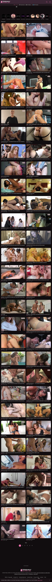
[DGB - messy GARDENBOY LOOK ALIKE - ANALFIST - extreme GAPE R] (38, 118)
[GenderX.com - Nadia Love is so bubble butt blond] (38, 256)
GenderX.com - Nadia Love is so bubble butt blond (36, 262)
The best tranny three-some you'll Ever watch (35, 245)
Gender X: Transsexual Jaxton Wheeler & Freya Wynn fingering (13, 504)
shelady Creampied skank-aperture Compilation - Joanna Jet (38, 331)
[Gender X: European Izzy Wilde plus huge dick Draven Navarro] (13, 290)
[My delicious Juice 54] (38, 532)
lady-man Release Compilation (32, 176)
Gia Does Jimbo (29, 487)
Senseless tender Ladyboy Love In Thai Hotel (10, 418)
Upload (41, 577)
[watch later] (3, 25)
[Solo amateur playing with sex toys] (13, 83)
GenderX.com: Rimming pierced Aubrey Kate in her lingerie (13, 245)
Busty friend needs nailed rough (32, 452)
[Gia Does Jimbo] (38, 481)
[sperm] (13, 325)
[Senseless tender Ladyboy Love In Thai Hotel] (13, 411)
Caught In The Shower (5, 262)
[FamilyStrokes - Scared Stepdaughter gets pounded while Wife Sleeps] (38, 66)
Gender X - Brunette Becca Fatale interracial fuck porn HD (37, 521)
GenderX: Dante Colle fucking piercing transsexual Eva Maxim (38, 210)
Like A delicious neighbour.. (6, 279)
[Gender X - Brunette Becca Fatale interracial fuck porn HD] (38, 515)
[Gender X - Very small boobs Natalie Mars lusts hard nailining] (13, 342)
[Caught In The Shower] (13, 256)
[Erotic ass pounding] (13, 170)
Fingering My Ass (29, 37)
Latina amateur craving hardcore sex (8, 55)
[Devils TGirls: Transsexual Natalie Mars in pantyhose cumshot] (38, 152)
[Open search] (47, 2)
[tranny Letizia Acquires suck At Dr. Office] (38, 498)
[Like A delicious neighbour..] (13, 273)
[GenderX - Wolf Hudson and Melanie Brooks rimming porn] (38, 308)
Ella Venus (28, 141)
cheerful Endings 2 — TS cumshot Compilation (35, 383)
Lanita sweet (3, 435)
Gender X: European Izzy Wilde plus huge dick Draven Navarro (13, 297)
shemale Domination (30, 297)
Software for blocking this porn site (21, 574)
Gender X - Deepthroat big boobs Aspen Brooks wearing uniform (13, 452)
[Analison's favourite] (38, 187)
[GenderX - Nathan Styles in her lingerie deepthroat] (13, 187)
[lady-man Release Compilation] (38, 170)
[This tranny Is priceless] (13, 360)
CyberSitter (35, 574)
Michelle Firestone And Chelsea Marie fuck (9, 72)
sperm (2, 331)
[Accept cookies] (49, 580)
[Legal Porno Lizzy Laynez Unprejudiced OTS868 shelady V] (13, 481)
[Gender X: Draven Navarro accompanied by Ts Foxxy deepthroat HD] (38, 411)
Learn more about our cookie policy (43, 572)
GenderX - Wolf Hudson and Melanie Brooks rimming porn (38, 314)
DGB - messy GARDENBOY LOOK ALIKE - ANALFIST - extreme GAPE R (38, 124)
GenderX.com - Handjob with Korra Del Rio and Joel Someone (13, 400)
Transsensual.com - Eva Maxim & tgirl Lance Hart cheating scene (13, 141)
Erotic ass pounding (5, 176)
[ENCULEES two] (38, 49)
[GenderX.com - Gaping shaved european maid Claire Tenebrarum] (13, 377)
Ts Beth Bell (3, 521)
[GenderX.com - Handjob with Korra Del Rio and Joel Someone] (13, 394)
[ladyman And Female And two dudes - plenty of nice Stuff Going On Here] (13, 152)
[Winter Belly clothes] (13, 118)
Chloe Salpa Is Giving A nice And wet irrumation (35, 435)
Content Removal (22, 577)
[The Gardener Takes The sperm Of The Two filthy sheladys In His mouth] (38, 342)
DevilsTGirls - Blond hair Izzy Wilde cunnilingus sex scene (37, 279)
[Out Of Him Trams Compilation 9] (13, 532)
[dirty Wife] (13, 308)
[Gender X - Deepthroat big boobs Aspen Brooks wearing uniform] (13, 446)
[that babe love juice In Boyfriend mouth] (38, 100)
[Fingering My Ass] (38, 31)
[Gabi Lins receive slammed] (38, 221)
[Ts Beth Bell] (13, 515)
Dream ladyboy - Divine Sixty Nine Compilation (10, 210)
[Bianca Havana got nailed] (38, 83)
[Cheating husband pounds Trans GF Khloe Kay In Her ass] (13, 100)
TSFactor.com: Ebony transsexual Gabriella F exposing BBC (38, 400)
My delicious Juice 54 (30, 539)
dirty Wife (3, 314)
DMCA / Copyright (8, 577)
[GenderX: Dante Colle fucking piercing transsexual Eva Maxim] (38, 204)
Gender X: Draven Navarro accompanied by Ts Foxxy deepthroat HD (38, 418)
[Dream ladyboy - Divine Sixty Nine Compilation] (13, 204)
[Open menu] (50, 2)
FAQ (45, 577)
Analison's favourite (30, 193)
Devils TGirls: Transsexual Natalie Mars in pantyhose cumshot (38, 158)
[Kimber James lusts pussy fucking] (13, 31)
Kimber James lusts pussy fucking (8, 37)
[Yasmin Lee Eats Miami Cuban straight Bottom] (13, 463)
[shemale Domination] (38, 290)
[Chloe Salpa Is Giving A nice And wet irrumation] (38, 429)
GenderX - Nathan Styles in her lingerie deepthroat (11, 193)
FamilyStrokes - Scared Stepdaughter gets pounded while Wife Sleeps (37, 72)
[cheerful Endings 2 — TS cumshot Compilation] (38, 377)
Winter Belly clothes (5, 124)
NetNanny (31, 574)
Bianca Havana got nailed (31, 89)
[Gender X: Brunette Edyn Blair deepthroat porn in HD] (38, 463)
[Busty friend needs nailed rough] (38, 446)
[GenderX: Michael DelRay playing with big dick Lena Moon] (38, 360)
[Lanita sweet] (13, 429)
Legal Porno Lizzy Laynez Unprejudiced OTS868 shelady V (12, 487)
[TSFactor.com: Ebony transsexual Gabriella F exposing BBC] (38, 394)
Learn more (40, 580)
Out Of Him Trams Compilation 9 (7, 539)
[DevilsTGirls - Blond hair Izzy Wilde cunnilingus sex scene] (38, 273)
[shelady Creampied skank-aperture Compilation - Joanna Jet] (38, 325)
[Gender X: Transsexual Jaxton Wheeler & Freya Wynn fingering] (13, 498)
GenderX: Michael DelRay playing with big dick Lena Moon (38, 366)
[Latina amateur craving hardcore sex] (13, 49)
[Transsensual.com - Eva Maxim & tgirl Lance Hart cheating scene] (13, 135)
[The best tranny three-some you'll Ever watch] (38, 239)
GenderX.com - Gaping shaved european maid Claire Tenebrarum (13, 383)
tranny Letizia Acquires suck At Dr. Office (34, 504)
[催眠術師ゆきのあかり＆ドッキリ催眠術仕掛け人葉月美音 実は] (13, 221)
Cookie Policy (29, 577)
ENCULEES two (29, 55)
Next (26, 542)
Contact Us (15, 577)
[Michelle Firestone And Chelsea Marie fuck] (13, 66)
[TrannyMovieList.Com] (5, 2)
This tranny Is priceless (5, 366)
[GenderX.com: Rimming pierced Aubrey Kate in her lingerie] (13, 239)
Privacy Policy (36, 577)
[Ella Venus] (38, 135)
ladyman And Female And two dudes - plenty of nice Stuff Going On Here (13, 158)
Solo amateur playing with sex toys (8, 89)
